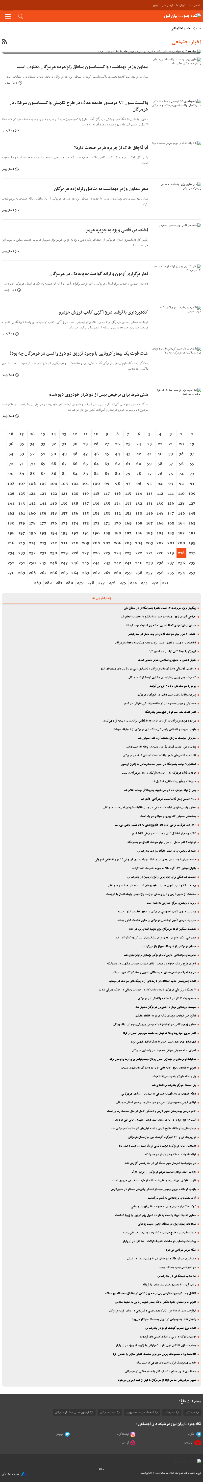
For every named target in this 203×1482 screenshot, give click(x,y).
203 (149, 543)
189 (106, 533)
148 (160, 513)
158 (53, 513)
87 (43, 473)
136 (96, 503)
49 (64, 454)
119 (85, 493)
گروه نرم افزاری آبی (11, 1474)
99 (106, 483)
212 (54, 543)
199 (192, 543)
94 (160, 483)
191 (85, 533)
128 (181, 503)
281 (59, 583)
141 (43, 503)
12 (75, 434)
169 (128, 523)
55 (192, 464)
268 (32, 573)
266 (53, 573)
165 (170, 523)
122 (54, 493)
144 (11, 503)
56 (181, 464)
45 (106, 454)
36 (11, 444)
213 (43, 543)
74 (181, 473)
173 (85, 523)
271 (165, 583)
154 (96, 513)
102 (75, 483)
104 (53, 483)
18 (11, 434)
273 (144, 583)
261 (106, 573)
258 (138, 573)
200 (181, 543)
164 (181, 523)
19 (192, 444)
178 (32, 523)
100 (96, 483)
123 (43, 493)
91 (192, 483)
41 (149, 454)
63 (106, 464)
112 (160, 493)
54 (11, 454)
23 (149, 444)
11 (86, 434)
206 (117, 543)
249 (43, 563)
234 (11, 553)
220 (160, 553)
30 (75, 444)
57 (171, 464)
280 (69, 583)
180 (11, 523)
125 (22, 493)
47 (85, 454)
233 (21, 553)
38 (181, 454)
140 (53, 503)
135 (107, 503)
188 (117, 533)
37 (192, 454)
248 (53, 563)
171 (107, 523)
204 (139, 543)
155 (85, 513)
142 (32, 503)
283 (37, 583)
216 (11, 543)
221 (149, 553)
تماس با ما (194, 5)
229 (64, 553)
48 (75, 454)
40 (160, 454)
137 (85, 503)
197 (21, 533)
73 (192, 473)
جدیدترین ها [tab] (102, 598)
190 (96, 533)
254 (181, 573)
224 (117, 553)
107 (21, 483)
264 (74, 573)
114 (139, 493)
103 (64, 483)
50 (53, 454)
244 (96, 563)
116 (117, 493)
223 (128, 553)
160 (32, 513)
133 (128, 503)
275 (123, 583)
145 (192, 513)
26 (117, 444)
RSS (101, 1469)
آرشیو (155, 5)
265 (64, 573)
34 (32, 444)
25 (128, 444)
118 (96, 493)
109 (192, 493)
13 (64, 434)
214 (32, 543)
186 (138, 533)
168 (138, 523)
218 (181, 553)
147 (170, 513)
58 (160, 464)
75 (171, 473)
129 (170, 503)
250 (32, 563)
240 (139, 563)
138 (75, 503)
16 (32, 434)
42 (138, 454)
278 (90, 583)
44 (117, 454)
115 (128, 493)
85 (64, 473)
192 (75, 533)
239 (149, 563)
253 (192, 573)
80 (117, 473)
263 (85, 573)
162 (11, 513)
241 (128, 563)
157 (64, 513)
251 (22, 563)
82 (96, 473)
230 (53, 553)
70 (32, 464)
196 (32, 533)
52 (32, 454)
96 (138, 483)
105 (43, 483)
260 (117, 573)
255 (170, 573)
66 (75, 464)
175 (64, 523)
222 (138, 553)
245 (85, 563)
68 (53, 464)
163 (192, 523)
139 (64, 503)
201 (170, 543)
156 (75, 513)
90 (11, 473)
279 (80, 583)
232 (32, 553)
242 (117, 563)
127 (192, 503)
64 (96, 464)
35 (22, 444)
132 (139, 503)
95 (149, 483)
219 (170, 553)
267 (43, 573)
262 (96, 573)
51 (43, 454)
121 (64, 493)
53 (22, 454)
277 (101, 583)
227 (85, 553)
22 (160, 444)
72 (11, 464)
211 (64, 543)
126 (11, 493)
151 (128, 513)
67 (64, 464)
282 (48, 583)
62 (117, 464)
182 (181, 533)
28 (96, 444)
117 (107, 493)
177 (43, 523)
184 (160, 533)
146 (181, 513)
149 (149, 513)
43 (128, 454)
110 (181, 493)
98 (117, 483)
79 (128, 473)
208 (96, 543)
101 (85, 483)
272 (155, 583)
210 (75, 543)
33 (43, 444)
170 (117, 523)
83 (85, 473)
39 (170, 454)
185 (149, 533)
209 (85, 543)
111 (171, 493)
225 (106, 553)
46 (96, 454)
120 (75, 493)
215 (22, 543)
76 (160, 473)
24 (138, 444)
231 (43, 553)
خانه (198, 28)
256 (160, 573)
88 (32, 473)
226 (96, 553)
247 (64, 563)
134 (117, 503)
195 (43, 533)
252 (11, 563)
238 (160, 563)
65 (85, 464)
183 (170, 533)
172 (96, 523)
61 (128, 464)
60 (138, 464)
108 (11, 483)
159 (43, 513)
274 (133, 583)
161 (22, 513)
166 (160, 523)
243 (106, 563)
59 (149, 464)
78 (138, 473)
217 (192, 553)
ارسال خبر (167, 5)
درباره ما (180, 5)
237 (170, 563)
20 (181, 444)
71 (22, 464)
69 (43, 464)
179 (21, 523)
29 (85, 444)
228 (75, 553)
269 (21, 573)
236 (181, 563)
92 (181, 483)
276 (112, 583)
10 (96, 434)
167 (149, 523)
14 (53, 434)
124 (32, 493)
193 (64, 533)
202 (160, 543)
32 (53, 444)
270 (11, 573)
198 (11, 533)
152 (117, 513)
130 (160, 503)
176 (53, 523)
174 (75, 523)
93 (170, 483)
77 (149, 473)
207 (106, 543)
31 (64, 444)
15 (43, 434)
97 (128, 483)
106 (32, 483)
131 (149, 503)
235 (192, 563)
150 (138, 513)
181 (192, 533)
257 (149, 573)
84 (75, 473)
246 (74, 563)
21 (171, 444)
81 (107, 473)
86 (53, 473)
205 (128, 543)
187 (128, 533)
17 (22, 434)
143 (21, 503)
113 (149, 493)
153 (107, 513)
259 (128, 573)
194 (53, 533)
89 (21, 473)
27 (107, 444)
